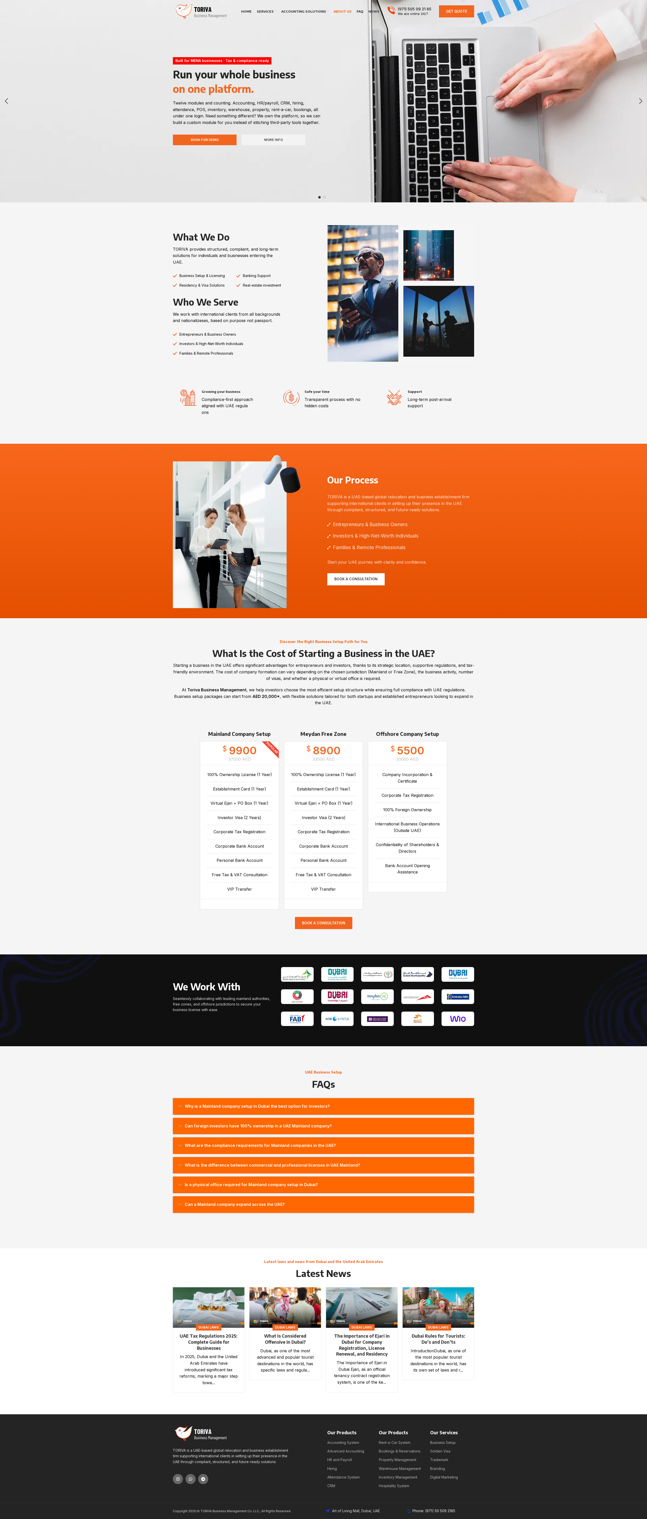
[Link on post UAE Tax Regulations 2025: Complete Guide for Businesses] (208, 1307)
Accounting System (343, 1442)
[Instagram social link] (178, 1479)
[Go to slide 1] (319, 197)
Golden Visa (440, 1451)
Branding (437, 1468)
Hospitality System (394, 1486)
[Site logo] (200, 10)
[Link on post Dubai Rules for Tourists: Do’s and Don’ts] (438, 1307)
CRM (331, 1486)
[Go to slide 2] (324, 197)
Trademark (439, 1460)
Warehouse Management (400, 1468)
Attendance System (343, 1477)
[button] (6, 101)
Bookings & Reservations (400, 1451)
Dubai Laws (208, 1327)
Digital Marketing (444, 1477)
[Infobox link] (409, 11)
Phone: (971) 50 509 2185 (433, 1511)
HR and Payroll (339, 1460)
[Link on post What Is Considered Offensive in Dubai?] (285, 1307)
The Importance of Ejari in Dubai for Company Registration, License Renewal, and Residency (362, 1345)
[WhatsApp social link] (191, 1479)
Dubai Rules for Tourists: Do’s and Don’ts (438, 1339)
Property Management (397, 1460)
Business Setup (443, 1442)
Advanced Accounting (345, 1451)
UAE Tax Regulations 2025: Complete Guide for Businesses (209, 1342)
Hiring (332, 1468)
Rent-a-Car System (394, 1442)
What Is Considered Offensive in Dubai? (285, 1339)
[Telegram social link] (203, 1479)
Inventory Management (398, 1477)
